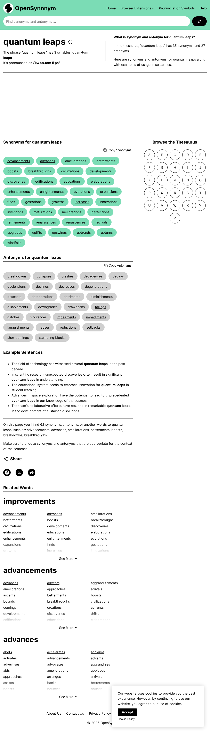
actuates (10, 658)
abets (7, 652)
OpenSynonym (35, 8)
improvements (29, 501)
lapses (45, 327)
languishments (18, 327)
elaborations (100, 181)
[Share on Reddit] (31, 472)
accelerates (56, 652)
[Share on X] (19, 472)
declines (42, 286)
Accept (127, 712)
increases (82, 202)
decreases (67, 286)
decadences (93, 276)
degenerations (96, 286)
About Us (54, 713)
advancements (18, 161)
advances (47, 161)
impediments (96, 317)
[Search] (199, 21)
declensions (16, 286)
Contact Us (75, 713)
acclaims (97, 652)
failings (100, 307)
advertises (11, 664)
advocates (55, 664)
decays (118, 276)
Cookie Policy (126, 719)
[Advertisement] (105, 106)
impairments (66, 317)
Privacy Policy (100, 713)
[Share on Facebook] (7, 472)
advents (53, 583)
